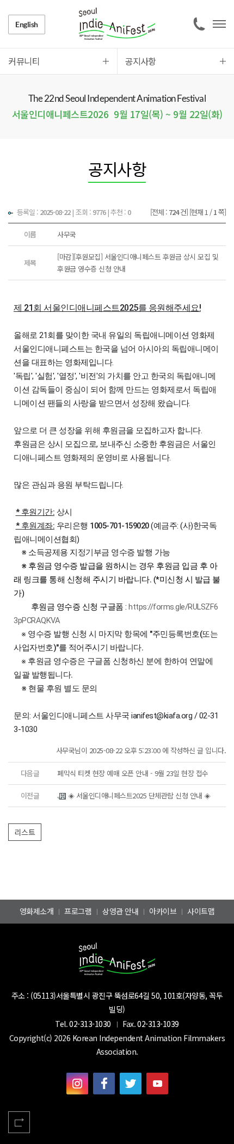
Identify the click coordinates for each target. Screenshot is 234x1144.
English (26, 24)
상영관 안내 (120, 911)
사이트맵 (200, 911)
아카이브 (162, 911)
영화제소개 (37, 911)
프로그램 (77, 911)
